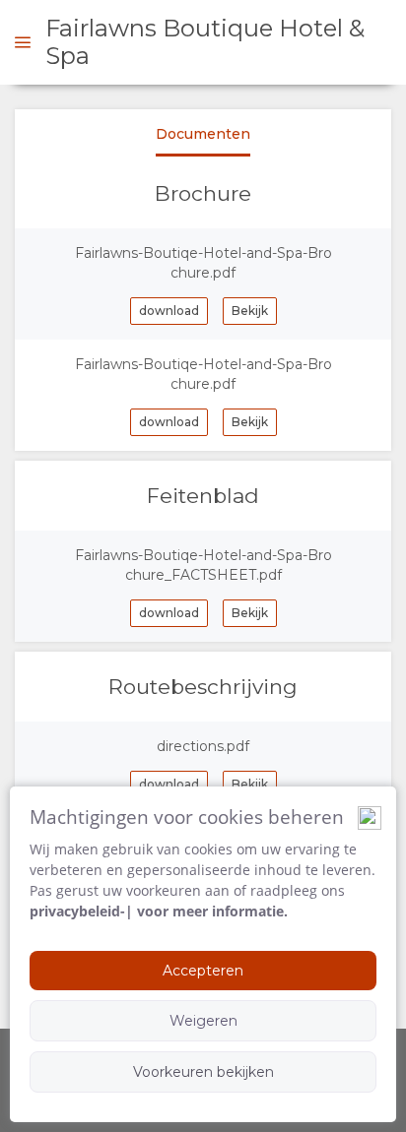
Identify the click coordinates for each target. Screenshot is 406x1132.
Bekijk (250, 310)
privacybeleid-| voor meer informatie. (159, 911)
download (169, 310)
